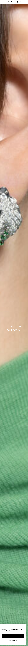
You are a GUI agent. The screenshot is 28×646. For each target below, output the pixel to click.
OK (13, 636)
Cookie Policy (21, 632)
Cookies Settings (13, 640)
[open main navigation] (24, 2)
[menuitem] (20, 2)
